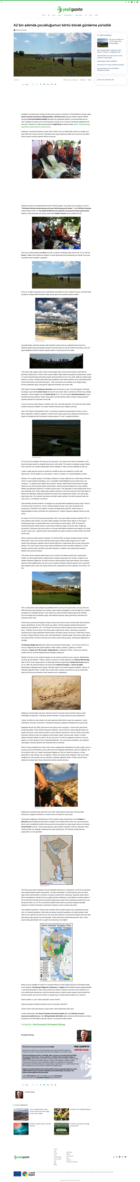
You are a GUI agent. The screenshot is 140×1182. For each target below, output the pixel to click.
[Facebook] (126, 2)
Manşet (89, 79)
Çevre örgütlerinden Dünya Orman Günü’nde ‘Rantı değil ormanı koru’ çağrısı (39, 1111)
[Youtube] (137, 2)
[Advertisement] (56, 99)
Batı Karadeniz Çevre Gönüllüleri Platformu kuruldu (108, 69)
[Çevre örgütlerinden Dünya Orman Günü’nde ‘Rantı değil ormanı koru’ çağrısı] (21, 1114)
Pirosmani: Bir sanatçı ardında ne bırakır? (110, 65)
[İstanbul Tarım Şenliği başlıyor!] (61, 1114)
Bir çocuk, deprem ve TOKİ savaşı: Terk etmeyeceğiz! (116, 41)
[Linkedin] (48, 84)
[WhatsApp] (33, 84)
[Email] (51, 84)
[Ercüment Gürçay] (15, 30)
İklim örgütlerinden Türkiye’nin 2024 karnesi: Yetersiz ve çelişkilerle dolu (109, 51)
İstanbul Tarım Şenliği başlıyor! (80, 1109)
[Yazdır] (55, 84)
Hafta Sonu (82, 79)
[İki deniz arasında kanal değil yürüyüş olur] (61, 1129)
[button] (1, 2)
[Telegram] (132, 2)
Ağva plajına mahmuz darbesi (107, 61)
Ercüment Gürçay (21, 30)
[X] (135, 2)
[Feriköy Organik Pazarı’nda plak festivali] (21, 1129)
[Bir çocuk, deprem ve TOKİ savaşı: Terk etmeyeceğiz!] (102, 43)
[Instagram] (129, 2)
